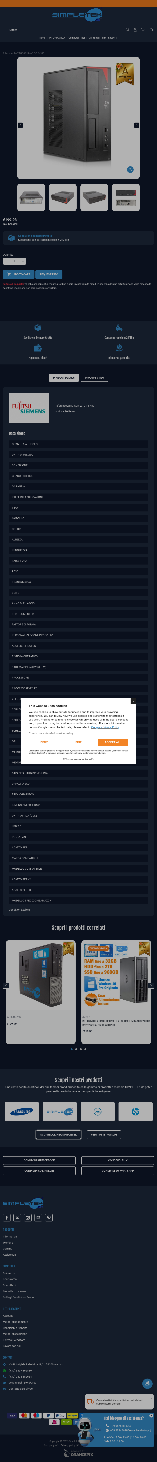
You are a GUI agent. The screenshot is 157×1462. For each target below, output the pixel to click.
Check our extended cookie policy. (51, 733)
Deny (44, 742)
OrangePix (89, 759)
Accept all (113, 742)
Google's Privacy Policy (105, 727)
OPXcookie (68, 759)
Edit (78, 742)
